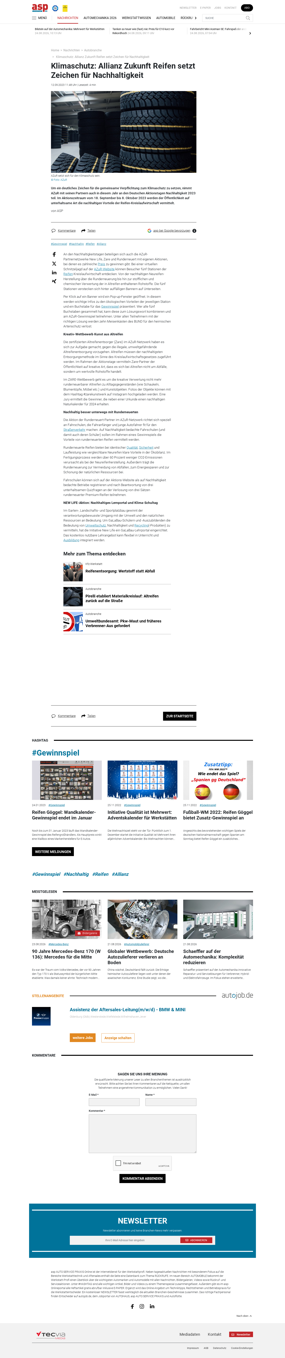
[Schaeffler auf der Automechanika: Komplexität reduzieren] (218, 919)
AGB (206, 1348)
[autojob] (237, 995)
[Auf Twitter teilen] (54, 263)
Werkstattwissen (136, 18)
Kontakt (231, 7)
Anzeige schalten (117, 1038)
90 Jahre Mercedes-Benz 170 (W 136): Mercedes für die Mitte (66, 954)
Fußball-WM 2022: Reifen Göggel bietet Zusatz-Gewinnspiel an (218, 815)
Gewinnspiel (110, 306)
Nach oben (242, 1316)
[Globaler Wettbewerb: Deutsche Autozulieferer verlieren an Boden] (142, 919)
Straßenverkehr (74, 430)
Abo (247, 7)
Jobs (217, 7)
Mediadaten (190, 1334)
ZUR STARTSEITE (179, 716)
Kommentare (67, 230)
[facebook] (132, 1306)
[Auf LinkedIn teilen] (54, 272)
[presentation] (250, 33)
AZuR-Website (104, 269)
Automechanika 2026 (100, 18)
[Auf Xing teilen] (54, 281)
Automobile (165, 18)
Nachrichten (67, 18)
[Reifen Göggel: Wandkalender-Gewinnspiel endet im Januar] (67, 780)
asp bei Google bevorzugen (171, 230)
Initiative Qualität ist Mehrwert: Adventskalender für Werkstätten (142, 815)
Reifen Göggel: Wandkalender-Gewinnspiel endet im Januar (64, 815)
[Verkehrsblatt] (63, 7)
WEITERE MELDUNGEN (53, 852)
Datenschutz (219, 1348)
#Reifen (100, 874)
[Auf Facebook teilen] (54, 254)
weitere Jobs (83, 1038)
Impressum (193, 1348)
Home (55, 50)
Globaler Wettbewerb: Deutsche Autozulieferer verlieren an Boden (141, 957)
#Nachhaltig (76, 874)
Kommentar (96, 1110)
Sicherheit (146, 447)
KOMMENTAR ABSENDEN (143, 1178)
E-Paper (205, 7)
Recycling (141, 525)
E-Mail (93, 1094)
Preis (101, 264)
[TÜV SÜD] (54, 7)
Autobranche (93, 50)
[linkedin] (152, 1306)
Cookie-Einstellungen (242, 1348)
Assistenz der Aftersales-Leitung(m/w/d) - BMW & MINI (128, 1009)
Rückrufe (188, 18)
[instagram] (142, 1306)
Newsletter (188, 7)
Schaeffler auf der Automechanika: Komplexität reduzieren (213, 957)
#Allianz (120, 874)
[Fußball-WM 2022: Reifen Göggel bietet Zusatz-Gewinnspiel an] (218, 780)
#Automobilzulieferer (136, 944)
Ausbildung (71, 540)
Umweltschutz (95, 525)
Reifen (68, 274)
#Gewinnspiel (55, 752)
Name (149, 1094)
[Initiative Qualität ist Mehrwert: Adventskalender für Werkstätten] (142, 780)
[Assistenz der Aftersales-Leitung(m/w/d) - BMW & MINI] (41, 1016)
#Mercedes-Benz (58, 944)
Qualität (132, 447)
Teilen (91, 230)
